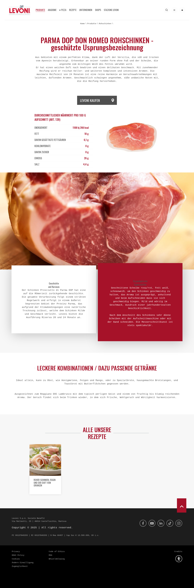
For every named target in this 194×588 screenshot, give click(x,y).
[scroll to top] (181, 505)
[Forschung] (166, 10)
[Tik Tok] (169, 523)
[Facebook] (143, 523)
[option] (45, 470)
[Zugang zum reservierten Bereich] (182, 10)
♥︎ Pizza (62, 10)
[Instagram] (178, 523)
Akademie (52, 10)
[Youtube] (152, 523)
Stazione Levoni (111, 10)
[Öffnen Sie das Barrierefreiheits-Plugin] (178, 558)
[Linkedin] (161, 523)
